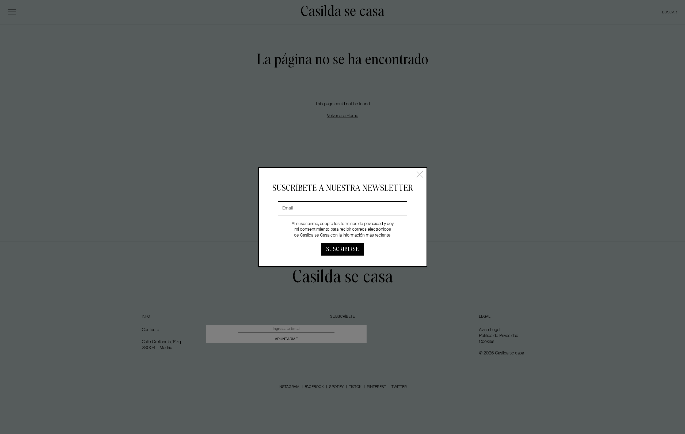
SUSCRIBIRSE (342, 249)
